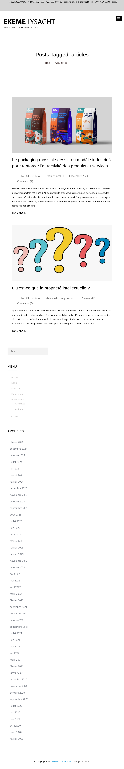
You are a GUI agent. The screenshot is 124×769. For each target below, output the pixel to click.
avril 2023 (15, 534)
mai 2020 (15, 719)
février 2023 (16, 547)
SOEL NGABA (32, 176)
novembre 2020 (19, 686)
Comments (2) (25, 181)
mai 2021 (15, 646)
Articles (19, 409)
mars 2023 (16, 541)
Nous (14, 382)
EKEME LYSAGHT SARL (62, 761)
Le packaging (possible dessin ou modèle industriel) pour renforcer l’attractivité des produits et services (61, 162)
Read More (19, 212)
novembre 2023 (19, 495)
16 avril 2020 (89, 298)
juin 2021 (15, 640)
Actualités (20, 403)
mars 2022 (16, 593)
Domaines (16, 388)
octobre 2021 (17, 620)
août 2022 (15, 574)
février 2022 (16, 600)
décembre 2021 (18, 607)
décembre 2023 (18, 488)
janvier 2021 (17, 672)
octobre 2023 (17, 501)
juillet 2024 (16, 462)
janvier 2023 (17, 554)
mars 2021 (16, 659)
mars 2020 (16, 732)
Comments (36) (25, 303)
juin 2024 (15, 468)
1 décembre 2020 (78, 176)
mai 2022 (15, 580)
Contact (15, 416)
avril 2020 (15, 725)
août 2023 (15, 514)
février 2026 (16, 442)
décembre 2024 (18, 448)
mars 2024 (16, 475)
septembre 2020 (19, 699)
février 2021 (16, 666)
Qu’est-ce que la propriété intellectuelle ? (51, 288)
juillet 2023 (16, 521)
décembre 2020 (18, 679)
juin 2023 (15, 528)
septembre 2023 (19, 508)
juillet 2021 (16, 633)
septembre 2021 (19, 626)
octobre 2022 (17, 567)
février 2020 (16, 738)
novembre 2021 (19, 613)
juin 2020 (15, 712)
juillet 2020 (16, 705)
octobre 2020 (17, 692)
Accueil (14, 377)
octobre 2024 (17, 455)
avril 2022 (15, 587)
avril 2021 (15, 653)
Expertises (17, 393)
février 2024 (16, 481)
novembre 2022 (19, 560)
